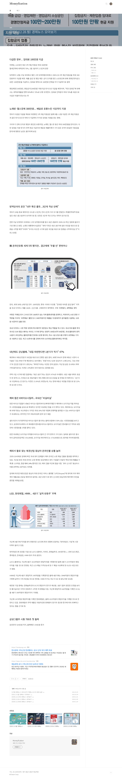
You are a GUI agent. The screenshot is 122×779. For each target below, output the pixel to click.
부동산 (93, 84)
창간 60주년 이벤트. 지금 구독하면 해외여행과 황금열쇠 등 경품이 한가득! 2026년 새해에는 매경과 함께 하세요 (39, 667)
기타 (93, 87)
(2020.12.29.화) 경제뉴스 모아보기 (22, 702)
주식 (93, 68)
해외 (93, 73)
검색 (106, 3)
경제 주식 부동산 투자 (19, 743)
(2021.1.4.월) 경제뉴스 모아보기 (21, 694)
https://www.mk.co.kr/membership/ (23, 661)
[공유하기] (15, 678)
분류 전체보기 (96, 58)
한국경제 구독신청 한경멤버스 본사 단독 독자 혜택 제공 (32, 650)
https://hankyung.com (19, 647)
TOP (110, 772)
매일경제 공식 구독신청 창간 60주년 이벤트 (27, 664)
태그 (18, 10)
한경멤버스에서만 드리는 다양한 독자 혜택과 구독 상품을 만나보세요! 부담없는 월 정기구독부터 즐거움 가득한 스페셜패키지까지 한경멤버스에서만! (39, 654)
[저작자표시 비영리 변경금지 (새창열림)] (30, 679)
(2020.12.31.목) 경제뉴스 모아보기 (22, 697)
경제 (13, 689)
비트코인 (94, 78)
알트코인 (94, 81)
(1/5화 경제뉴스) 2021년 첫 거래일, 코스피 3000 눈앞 (27, 692)
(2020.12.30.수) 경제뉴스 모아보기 (22, 699)
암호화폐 (94, 76)
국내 (93, 70)
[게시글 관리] (18, 678)
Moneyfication (18, 3)
